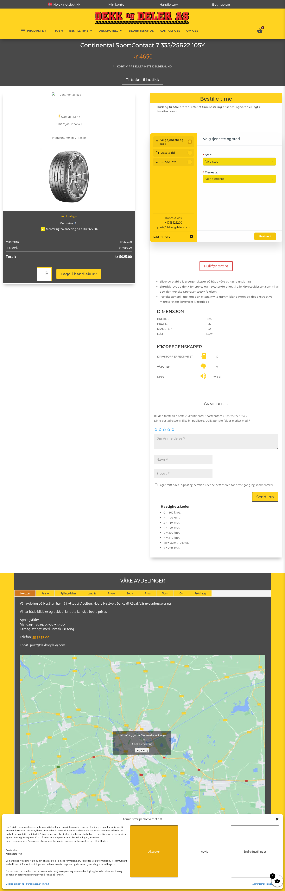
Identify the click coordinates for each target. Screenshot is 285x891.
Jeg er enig (142, 750)
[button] (277, 819)
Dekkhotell (108, 30)
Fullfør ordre (216, 266)
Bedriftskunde (141, 30)
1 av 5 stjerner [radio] (156, 429)
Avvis (204, 851)
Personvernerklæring (37, 883)
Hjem (59, 30)
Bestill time (78, 30)
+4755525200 (173, 222)
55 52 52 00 (40, 637)
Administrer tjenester (263, 883)
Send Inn (265, 497)
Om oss (192, 30)
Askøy (111, 593)
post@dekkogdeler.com (173, 227)
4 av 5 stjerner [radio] (168, 429)
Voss (165, 593)
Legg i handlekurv (79, 274)
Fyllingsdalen (68, 593)
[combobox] (237, 161)
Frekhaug (200, 593)
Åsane (45, 593)
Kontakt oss (170, 30)
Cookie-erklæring (15, 883)
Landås (92, 593)
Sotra (130, 593)
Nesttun (25, 593)
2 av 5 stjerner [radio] (160, 429)
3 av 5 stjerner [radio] (164, 429)
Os (181, 593)
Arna (147, 593)
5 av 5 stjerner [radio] (173, 429)
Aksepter (154, 851)
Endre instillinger (255, 851)
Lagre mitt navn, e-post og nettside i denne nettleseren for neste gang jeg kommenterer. (216, 485)
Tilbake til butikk (142, 79)
